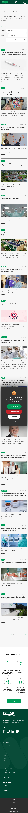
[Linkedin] (13, 732)
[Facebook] (5, 732)
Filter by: (3, 30)
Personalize (14, 416)
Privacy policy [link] (14, 421)
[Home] (5, 2)
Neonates (5, 790)
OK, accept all (15, 406)
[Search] (16, 2)
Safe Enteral (6, 787)
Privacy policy (14, 805)
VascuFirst (5, 793)
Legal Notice (14, 799)
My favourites (6, 760)
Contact (5, 755)
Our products (6, 742)
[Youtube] (18, 732)
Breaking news (6, 747)
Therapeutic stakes (7, 745)
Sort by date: (4, 35)
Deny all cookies (15, 411)
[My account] (20, 2)
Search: (3, 40)
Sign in (4, 763)
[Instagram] (9, 732)
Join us (4, 758)
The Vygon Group (7, 753)
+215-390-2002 (6, 777)
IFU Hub (5, 785)
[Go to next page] (25, 635)
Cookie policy (14, 808)
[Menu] (24, 2)
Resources (5, 750)
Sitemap (14, 802)
